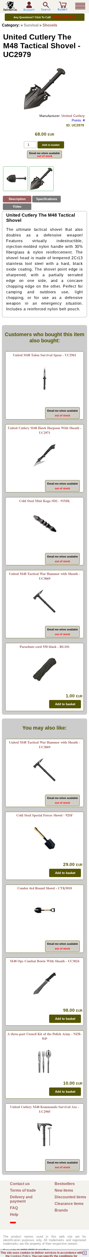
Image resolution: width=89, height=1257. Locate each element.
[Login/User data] (29, 9)
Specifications (46, 199)
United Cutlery (73, 116)
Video (17, 206)
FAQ (14, 1208)
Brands (61, 1210)
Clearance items (69, 1204)
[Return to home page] (10, 9)
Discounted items (70, 1197)
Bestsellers (65, 1184)
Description (17, 199)
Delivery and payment (21, 1199)
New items (64, 1190)
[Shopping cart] (63, 9)
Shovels (49, 25)
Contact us (20, 1184)
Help (14, 1214)
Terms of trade (23, 1190)
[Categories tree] (80, 6)
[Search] (46, 6)
